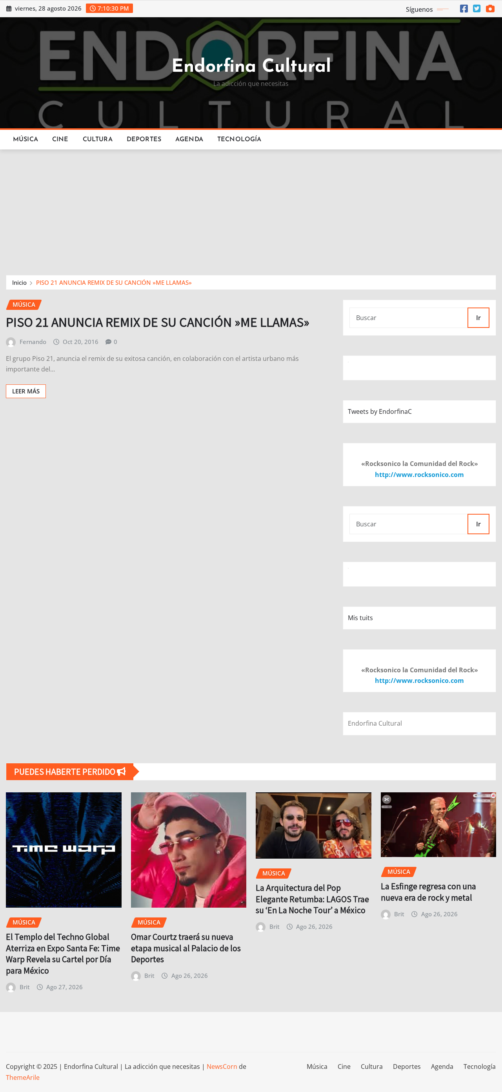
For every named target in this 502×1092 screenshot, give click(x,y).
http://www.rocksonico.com (419, 474)
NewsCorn (222, 1066)
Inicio (19, 282)
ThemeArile (23, 1077)
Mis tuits (360, 617)
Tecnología (239, 139)
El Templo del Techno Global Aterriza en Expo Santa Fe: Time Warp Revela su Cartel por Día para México (63, 953)
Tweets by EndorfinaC (380, 411)
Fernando (33, 342)
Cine (60, 139)
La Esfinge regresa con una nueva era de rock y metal (428, 892)
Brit (25, 987)
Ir (478, 317)
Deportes (144, 139)
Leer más (26, 391)
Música (25, 139)
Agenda (189, 139)
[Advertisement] (251, 209)
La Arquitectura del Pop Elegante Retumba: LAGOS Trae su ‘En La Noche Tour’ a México (312, 898)
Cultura (98, 139)
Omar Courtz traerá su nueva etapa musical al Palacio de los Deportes (186, 948)
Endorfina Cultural (251, 67)
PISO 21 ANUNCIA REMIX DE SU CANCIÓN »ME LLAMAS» (114, 282)
